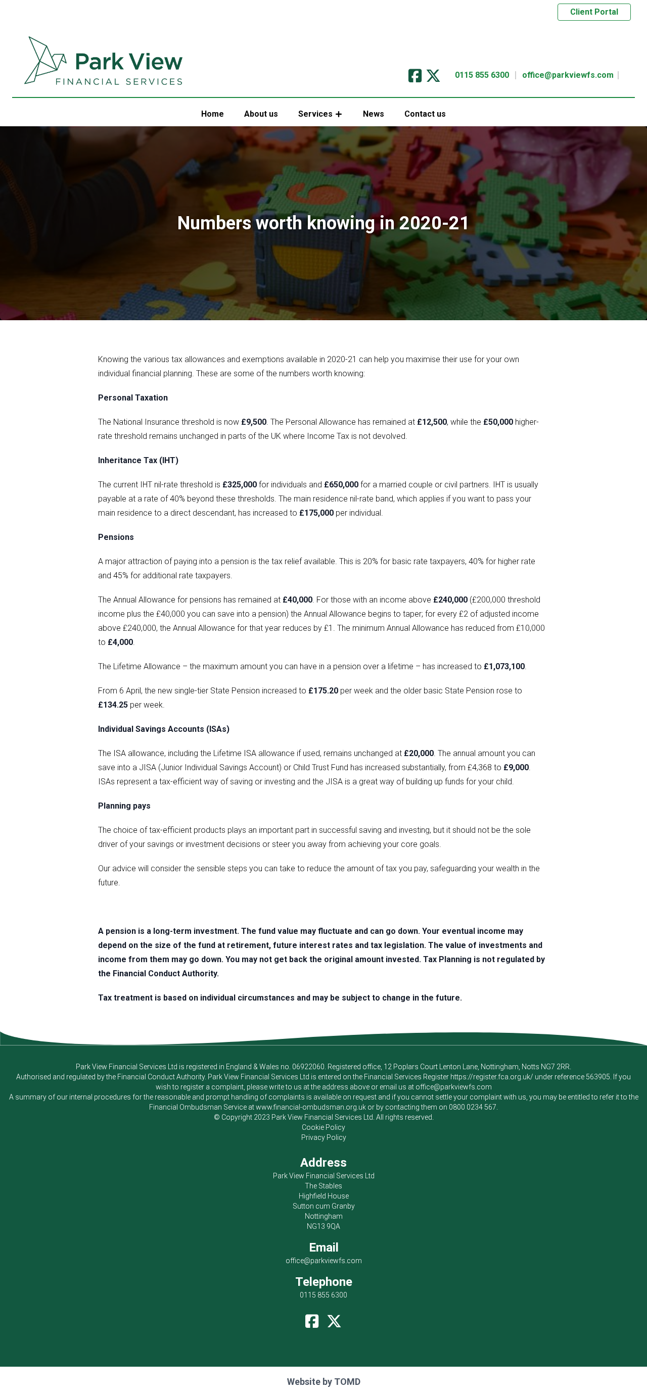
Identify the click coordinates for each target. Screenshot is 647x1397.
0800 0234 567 (472, 1107)
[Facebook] (415, 72)
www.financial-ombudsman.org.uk (311, 1107)
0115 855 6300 (482, 75)
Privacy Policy (323, 1137)
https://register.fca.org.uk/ (491, 1077)
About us (261, 114)
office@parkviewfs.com (568, 75)
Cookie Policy (323, 1127)
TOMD (347, 1381)
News (373, 114)
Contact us (425, 114)
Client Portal (594, 12)
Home (212, 114)
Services (315, 114)
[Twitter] (433, 72)
